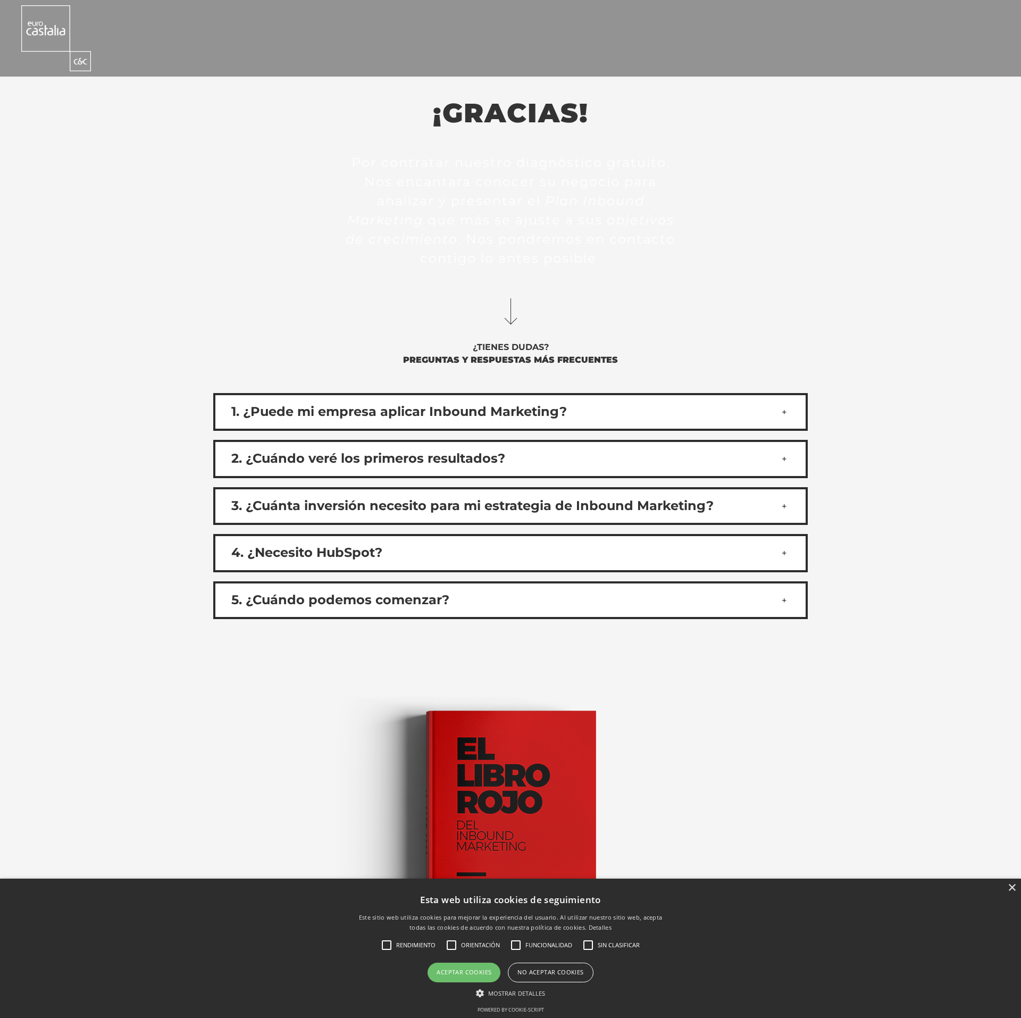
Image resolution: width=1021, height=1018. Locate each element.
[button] (510, 412)
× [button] (1012, 888)
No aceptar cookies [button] (550, 972)
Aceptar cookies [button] (464, 972)
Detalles (600, 927)
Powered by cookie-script (511, 1009)
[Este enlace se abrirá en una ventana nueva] (56, 38)
